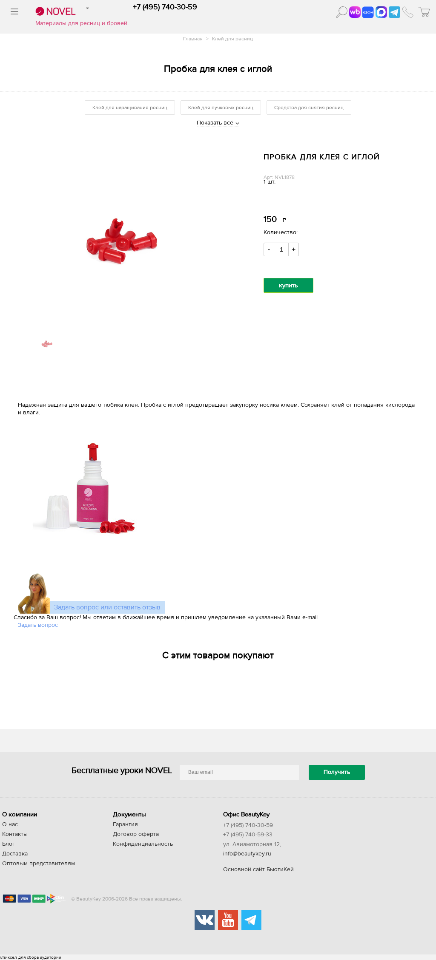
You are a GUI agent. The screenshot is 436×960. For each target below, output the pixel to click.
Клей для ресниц (232, 38)
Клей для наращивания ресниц (129, 107)
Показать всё (215, 123)
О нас (10, 824)
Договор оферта (136, 834)
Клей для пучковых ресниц (220, 107)
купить (288, 285)
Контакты (15, 834)
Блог (8, 844)
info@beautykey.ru (247, 854)
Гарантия (125, 824)
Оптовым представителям (38, 863)
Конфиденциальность (143, 844)
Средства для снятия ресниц (309, 107)
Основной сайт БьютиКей (258, 869)
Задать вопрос (38, 625)
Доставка (15, 854)
